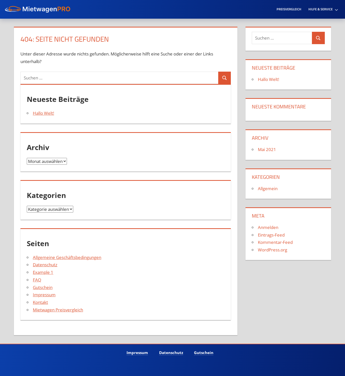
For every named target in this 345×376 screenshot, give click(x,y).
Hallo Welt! (43, 113)
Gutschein (43, 287)
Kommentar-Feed (275, 242)
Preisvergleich (289, 9)
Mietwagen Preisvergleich (58, 310)
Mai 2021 (267, 149)
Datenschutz (45, 265)
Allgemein (268, 188)
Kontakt (40, 302)
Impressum (44, 295)
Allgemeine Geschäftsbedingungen (67, 257)
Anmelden (268, 227)
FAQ (37, 280)
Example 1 (43, 272)
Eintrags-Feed (271, 235)
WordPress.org (272, 250)
